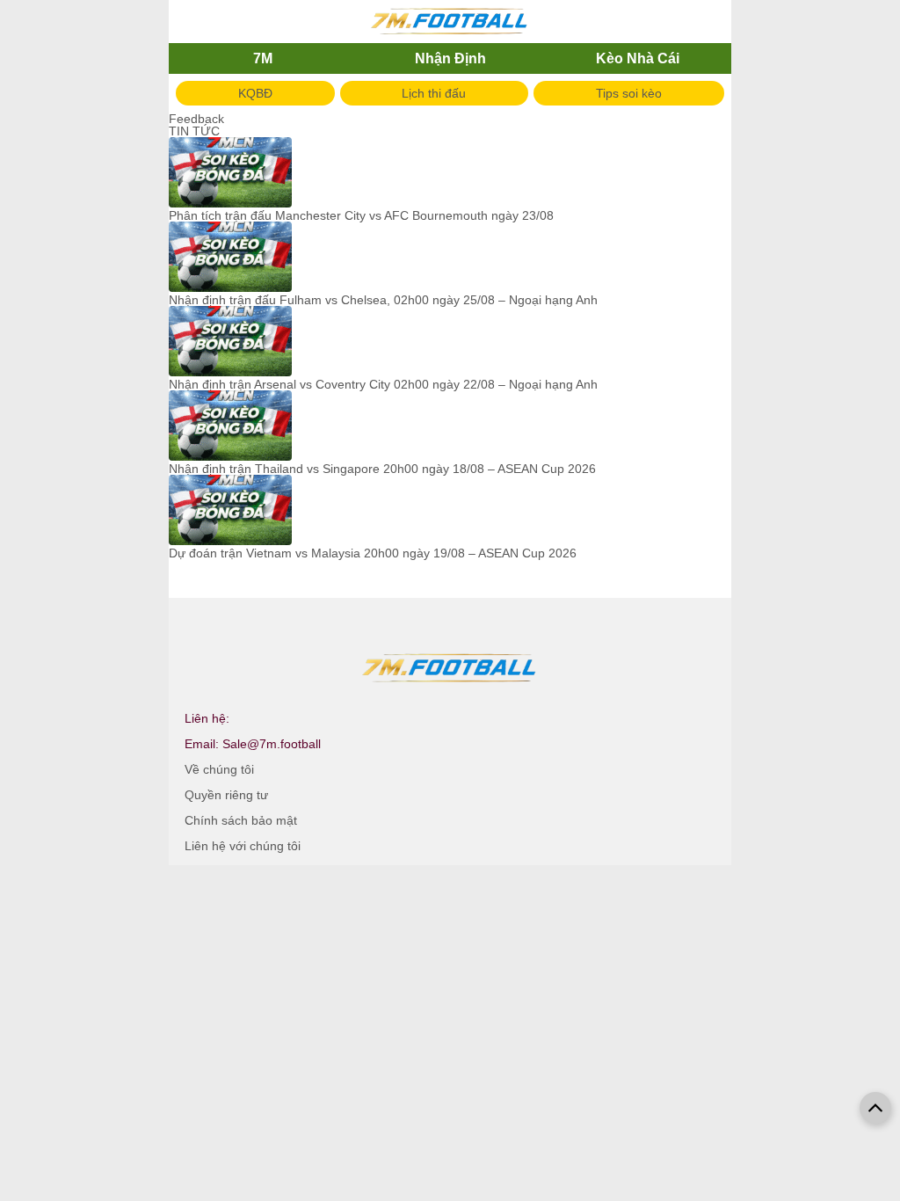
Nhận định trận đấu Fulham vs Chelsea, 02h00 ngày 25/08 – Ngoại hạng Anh (383, 300)
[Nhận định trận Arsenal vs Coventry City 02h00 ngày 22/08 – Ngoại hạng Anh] (230, 342)
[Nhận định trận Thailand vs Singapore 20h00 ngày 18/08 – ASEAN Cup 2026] (230, 426)
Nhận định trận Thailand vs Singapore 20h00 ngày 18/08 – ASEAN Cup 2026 (382, 468)
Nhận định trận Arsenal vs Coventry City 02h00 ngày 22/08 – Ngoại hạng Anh (383, 384)
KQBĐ (255, 93)
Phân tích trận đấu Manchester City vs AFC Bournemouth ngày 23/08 (361, 215)
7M (262, 58)
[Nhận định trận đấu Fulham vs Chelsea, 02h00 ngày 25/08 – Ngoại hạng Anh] (230, 258)
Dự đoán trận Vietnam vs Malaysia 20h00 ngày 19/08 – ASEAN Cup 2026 (373, 553)
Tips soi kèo (629, 93)
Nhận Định (450, 58)
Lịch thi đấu (434, 93)
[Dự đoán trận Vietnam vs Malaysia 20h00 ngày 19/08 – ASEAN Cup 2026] (230, 511)
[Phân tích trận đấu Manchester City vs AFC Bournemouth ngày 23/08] (230, 173)
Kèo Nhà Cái (637, 58)
